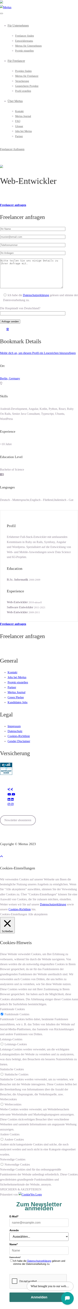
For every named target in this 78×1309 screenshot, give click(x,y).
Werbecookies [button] (8, 1099)
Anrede (14, 1230)
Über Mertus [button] (15, 101)
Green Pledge (16, 697)
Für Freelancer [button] (16, 60)
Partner (19, 136)
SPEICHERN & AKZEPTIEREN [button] (20, 1189)
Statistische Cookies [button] (12, 1069)
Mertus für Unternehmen (28, 45)
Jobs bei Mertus (23, 131)
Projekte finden (23, 71)
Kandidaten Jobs (17, 702)
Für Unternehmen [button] (18, 25)
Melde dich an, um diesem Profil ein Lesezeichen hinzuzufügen (38, 353)
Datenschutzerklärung (36, 295)
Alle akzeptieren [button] (38, 914)
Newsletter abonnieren (17, 820)
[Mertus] (5, 7)
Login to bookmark (8, 330)
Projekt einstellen (24, 50)
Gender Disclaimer (19, 741)
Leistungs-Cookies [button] (11, 1039)
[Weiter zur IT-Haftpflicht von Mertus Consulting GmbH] (6, 773)
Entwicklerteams (24, 40)
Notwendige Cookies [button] (12, 1159)
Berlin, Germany (10, 378)
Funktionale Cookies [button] (12, 1009)
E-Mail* (13, 1216)
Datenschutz (15, 731)
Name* (13, 1244)
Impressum (14, 726)
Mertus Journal (23, 116)
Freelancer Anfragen (12, 149)
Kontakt (19, 111)
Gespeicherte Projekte (26, 86)
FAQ (17, 121)
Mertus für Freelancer (26, 76)
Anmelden (39, 1297)
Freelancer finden (24, 35)
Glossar (19, 126)
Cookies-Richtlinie (19, 736)
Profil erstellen (23, 91)
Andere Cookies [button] (10, 1134)
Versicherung (22, 81)
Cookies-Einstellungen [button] (13, 914)
